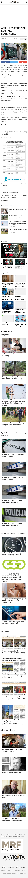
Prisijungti (3, 867)
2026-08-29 (12, 211)
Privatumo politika (20, 867)
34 (17, 218)
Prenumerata (11, 867)
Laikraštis (5, 632)
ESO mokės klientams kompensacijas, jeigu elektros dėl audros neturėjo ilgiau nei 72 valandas (18, 223)
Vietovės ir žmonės (8, 730)
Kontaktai (3, 866)
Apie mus (16, 866)
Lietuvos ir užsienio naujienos (13, 534)
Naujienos (5, 335)
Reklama (10, 866)
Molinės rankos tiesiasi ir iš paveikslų (17, 209)
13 (17, 232)
